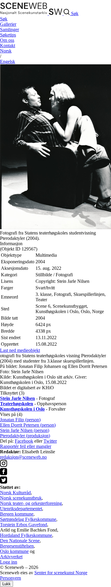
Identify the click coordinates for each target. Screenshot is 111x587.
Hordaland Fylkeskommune (26, 535)
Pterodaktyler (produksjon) (25, 435)
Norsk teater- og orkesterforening (31, 503)
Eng (7, 61)
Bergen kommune (16, 513)
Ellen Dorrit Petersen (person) (28, 425)
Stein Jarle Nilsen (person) (24, 430)
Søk (3, 18)
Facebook (24, 441)
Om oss (7, 40)
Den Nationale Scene (20, 540)
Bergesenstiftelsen (17, 545)
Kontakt (7, 45)
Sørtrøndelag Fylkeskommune (28, 519)
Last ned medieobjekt (20, 350)
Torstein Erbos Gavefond (23, 524)
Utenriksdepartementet (21, 508)
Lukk (6, 584)
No (6, 50)
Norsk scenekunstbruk (21, 497)
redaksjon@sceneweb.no (23, 457)
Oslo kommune (14, 551)
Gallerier (8, 24)
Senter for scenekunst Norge (60, 572)
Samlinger (9, 29)
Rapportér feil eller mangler (25, 446)
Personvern (10, 577)
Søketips (8, 34)
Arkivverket (11, 556)
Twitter (50, 441)
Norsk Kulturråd (15, 492)
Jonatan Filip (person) (20, 419)
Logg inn (8, 561)
